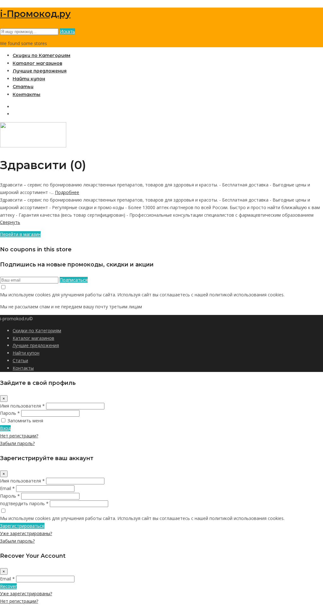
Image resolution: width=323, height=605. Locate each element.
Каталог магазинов (37, 63)
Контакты (26, 94)
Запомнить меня (25, 421)
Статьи (23, 86)
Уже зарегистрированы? (26, 533)
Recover (8, 586)
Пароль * (10, 413)
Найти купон (29, 79)
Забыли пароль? (17, 443)
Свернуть (10, 222)
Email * (7, 488)
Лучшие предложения (40, 71)
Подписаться (74, 280)
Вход (5, 428)
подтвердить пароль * (24, 503)
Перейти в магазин (20, 234)
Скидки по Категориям (41, 55)
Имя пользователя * (22, 406)
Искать (67, 31)
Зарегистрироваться (22, 526)
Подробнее (67, 192)
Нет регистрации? (19, 436)
